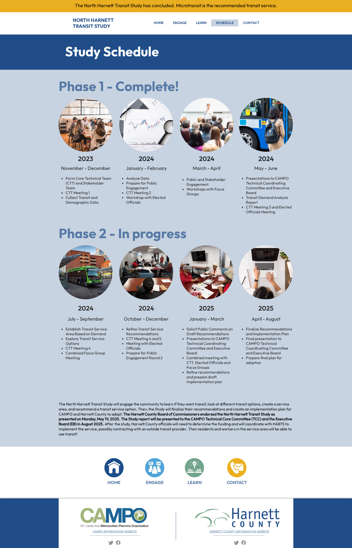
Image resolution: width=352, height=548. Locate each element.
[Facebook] (118, 543)
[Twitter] (111, 543)
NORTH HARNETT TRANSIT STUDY (93, 23)
